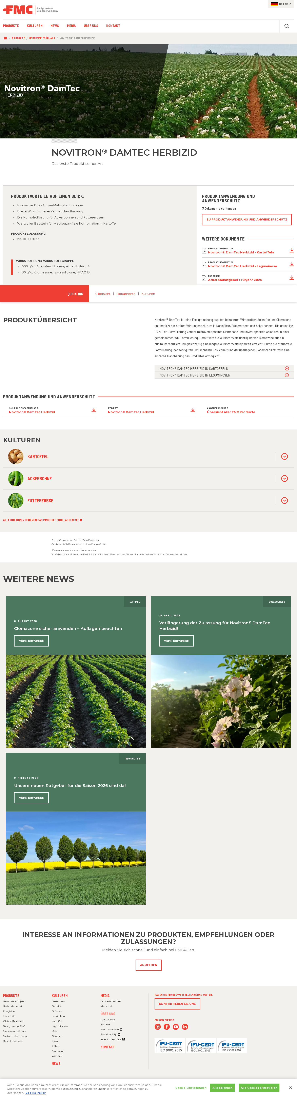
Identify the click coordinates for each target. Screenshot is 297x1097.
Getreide (56, 1006)
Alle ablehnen (223, 1087)
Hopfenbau (58, 1016)
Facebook (167, 1027)
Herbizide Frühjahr (42, 38)
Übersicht (102, 294)
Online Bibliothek (111, 1001)
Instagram (158, 1027)
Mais (54, 1031)
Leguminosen (60, 1026)
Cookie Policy (35, 1092)
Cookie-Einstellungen (191, 1087)
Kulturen (148, 294)
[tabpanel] (148, 91)
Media (105, 995)
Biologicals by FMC (14, 1026)
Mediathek (107, 1006)
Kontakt (108, 1047)
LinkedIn (185, 1027)
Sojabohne (58, 1051)
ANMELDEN (148, 965)
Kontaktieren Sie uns (177, 1004)
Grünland (57, 1011)
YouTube (176, 1027)
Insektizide (9, 1016)
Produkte (18, 38)
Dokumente (125, 294)
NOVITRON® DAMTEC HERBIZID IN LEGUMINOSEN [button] (195, 375)
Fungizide (9, 1011)
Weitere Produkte (13, 1021)
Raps (55, 1040)
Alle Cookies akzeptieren (259, 1087)
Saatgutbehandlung (15, 1036)
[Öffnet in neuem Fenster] (170, 1045)
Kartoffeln (57, 1021)
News (56, 1063)
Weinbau (57, 1055)
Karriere (105, 1024)
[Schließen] (290, 1087)
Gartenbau (58, 1001)
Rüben (56, 1045)
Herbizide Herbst (12, 1006)
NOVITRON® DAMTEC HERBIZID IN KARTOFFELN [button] (194, 368)
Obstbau (57, 1036)
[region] (148, 1088)
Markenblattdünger (14, 1031)
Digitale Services (12, 1040)
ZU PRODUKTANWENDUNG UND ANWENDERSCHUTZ (246, 219)
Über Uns (108, 1014)
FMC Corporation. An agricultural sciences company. (30, 9)
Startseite (6, 38)
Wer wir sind (108, 1019)
